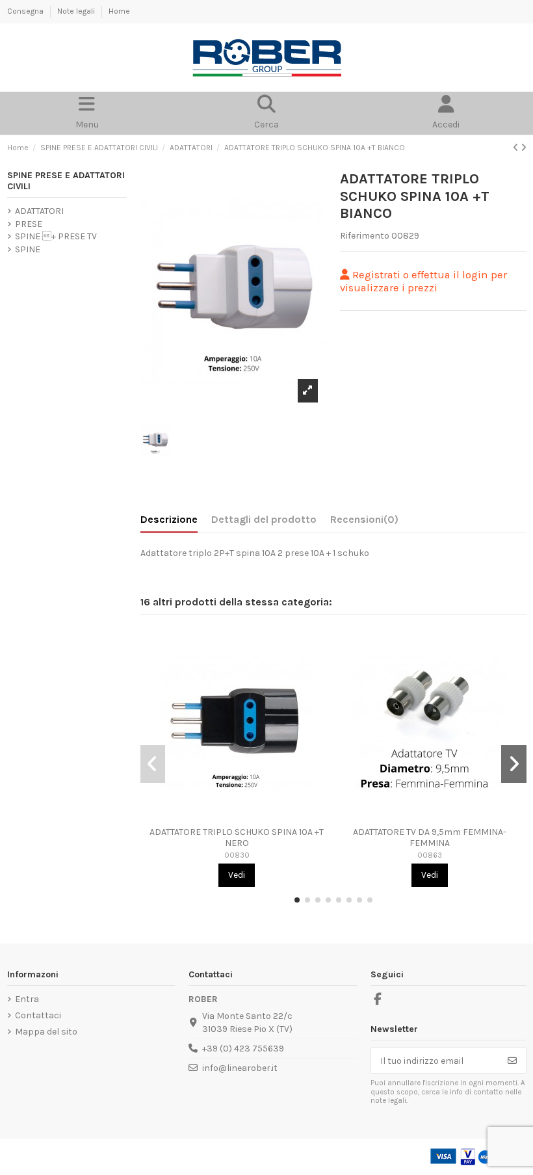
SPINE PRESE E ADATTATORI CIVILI (66, 181)
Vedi (236, 874)
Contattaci (38, 1015)
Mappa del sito (46, 1031)
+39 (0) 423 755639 (243, 1048)
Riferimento (364, 235)
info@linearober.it (240, 1068)
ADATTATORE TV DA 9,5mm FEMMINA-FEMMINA (429, 838)
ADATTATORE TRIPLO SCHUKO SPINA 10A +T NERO (237, 838)
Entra (27, 999)
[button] (297, 900)
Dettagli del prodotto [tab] (264, 519)
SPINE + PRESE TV (56, 236)
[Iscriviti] (512, 1060)
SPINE (27, 249)
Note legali (77, 11)
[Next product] (523, 147)
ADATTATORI (39, 211)
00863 (429, 855)
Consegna (26, 11)
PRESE (28, 224)
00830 (237, 855)
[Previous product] (517, 147)
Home (119, 11)
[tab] (364, 522)
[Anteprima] (236, 816)
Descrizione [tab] (169, 519)
